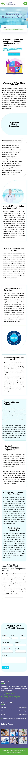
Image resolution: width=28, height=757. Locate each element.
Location (18, 642)
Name (4, 635)
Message (4, 655)
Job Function (6, 649)
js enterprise (18, 752)
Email (13, 635)
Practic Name (6, 642)
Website (17, 649)
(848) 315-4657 (9, 694)
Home (4, 27)
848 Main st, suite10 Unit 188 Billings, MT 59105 (14, 718)
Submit (5, 667)
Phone (22, 635)
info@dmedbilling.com (12, 697)
